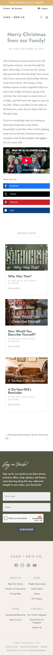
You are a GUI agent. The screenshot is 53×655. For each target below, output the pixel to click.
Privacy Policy (12, 646)
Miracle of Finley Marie (15, 588)
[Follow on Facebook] (16, 565)
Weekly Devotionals (37, 583)
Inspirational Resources (15, 614)
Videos (37, 593)
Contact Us (37, 627)
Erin (13, 397)
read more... (15, 288)
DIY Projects (37, 598)
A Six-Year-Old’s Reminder (19, 391)
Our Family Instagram (36, 614)
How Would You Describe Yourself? (22, 333)
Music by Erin (15, 619)
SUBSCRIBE (26, 529)
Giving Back (15, 593)
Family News (37, 588)
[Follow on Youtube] (35, 565)
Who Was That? (20, 276)
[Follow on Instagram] (22, 565)
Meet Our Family (15, 583)
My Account (17, 8)
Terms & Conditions (29, 646)
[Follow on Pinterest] (28, 565)
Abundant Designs (37, 650)
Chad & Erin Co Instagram (37, 621)
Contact (6, 8)
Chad (16, 48)
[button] (26, 186)
